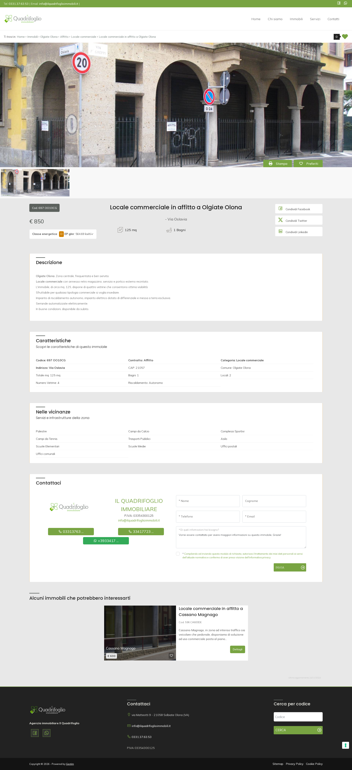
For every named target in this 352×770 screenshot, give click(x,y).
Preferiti (314, 164)
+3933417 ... (108, 540)
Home (256, 19)
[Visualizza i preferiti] (345, 38)
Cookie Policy (314, 764)
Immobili (296, 19)
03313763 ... (73, 531)
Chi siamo (275, 19)
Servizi (315, 19)
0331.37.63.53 (142, 737)
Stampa (283, 164)
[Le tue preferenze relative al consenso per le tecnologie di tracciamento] (345, 745)
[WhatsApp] (345, 3)
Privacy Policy (294, 764)
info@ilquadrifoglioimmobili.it (139, 520)
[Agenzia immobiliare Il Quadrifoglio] (23, 18)
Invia (280, 567)
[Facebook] (339, 3)
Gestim (70, 763)
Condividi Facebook (297, 209)
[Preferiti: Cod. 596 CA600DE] (171, 655)
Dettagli (237, 649)
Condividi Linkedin (296, 232)
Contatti (333, 19)
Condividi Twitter (296, 220)
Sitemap (278, 764)
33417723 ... (143, 531)
